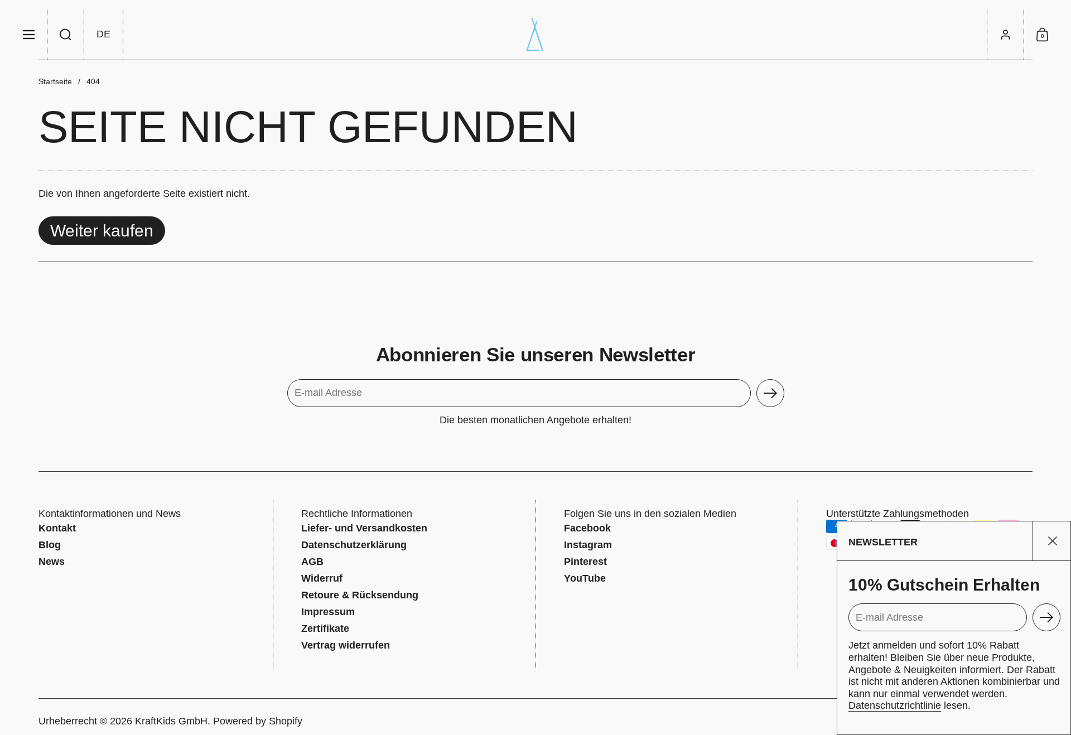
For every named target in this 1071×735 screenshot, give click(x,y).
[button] (65, 34)
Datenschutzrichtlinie (894, 705)
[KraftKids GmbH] (535, 34)
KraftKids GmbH (171, 721)
